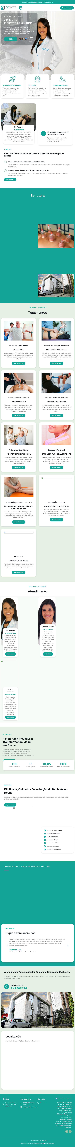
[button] (20, 8)
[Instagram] (66, 1131)
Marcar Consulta (17, 985)
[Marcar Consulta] (6, 986)
